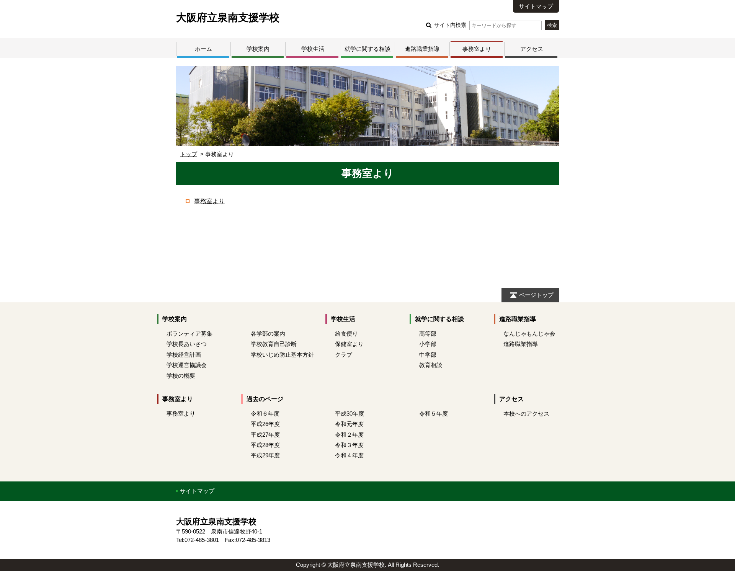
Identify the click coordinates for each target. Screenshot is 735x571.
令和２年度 (349, 434)
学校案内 (258, 49)
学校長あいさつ (187, 344)
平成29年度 (265, 455)
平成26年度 (265, 424)
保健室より (349, 344)
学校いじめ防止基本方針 (282, 354)
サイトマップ (536, 6)
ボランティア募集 (189, 333)
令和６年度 (265, 413)
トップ (188, 154)
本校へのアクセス (526, 413)
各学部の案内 (268, 333)
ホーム (203, 49)
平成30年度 (349, 413)
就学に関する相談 (367, 49)
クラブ (343, 354)
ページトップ (536, 295)
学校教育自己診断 (274, 344)
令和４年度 (349, 455)
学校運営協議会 (187, 365)
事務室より (476, 49)
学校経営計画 (184, 354)
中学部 (427, 354)
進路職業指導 (422, 49)
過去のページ (265, 399)
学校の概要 (181, 375)
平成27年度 (265, 434)
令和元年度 (349, 424)
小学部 (427, 344)
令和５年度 (433, 413)
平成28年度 (265, 445)
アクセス (531, 49)
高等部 (427, 333)
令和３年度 (349, 445)
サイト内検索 (450, 25)
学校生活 (312, 49)
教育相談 (430, 365)
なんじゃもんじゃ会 (529, 333)
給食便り (346, 333)
